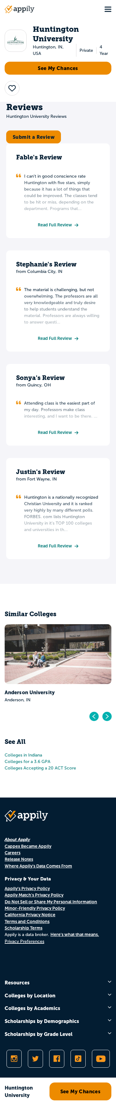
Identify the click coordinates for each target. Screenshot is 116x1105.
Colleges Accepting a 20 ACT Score (40, 768)
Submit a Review (33, 137)
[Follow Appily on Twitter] (35, 1059)
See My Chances (58, 68)
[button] (12, 88)
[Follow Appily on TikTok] (78, 1059)
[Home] (19, 9)
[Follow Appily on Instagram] (14, 1059)
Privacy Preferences (24, 941)
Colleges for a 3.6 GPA (27, 761)
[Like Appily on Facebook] (56, 1059)
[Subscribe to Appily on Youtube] (101, 1059)
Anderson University (30, 692)
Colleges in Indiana (23, 755)
